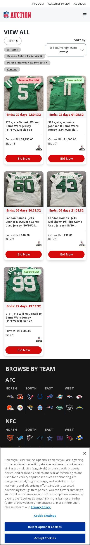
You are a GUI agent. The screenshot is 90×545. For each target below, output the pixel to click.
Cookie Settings (45, 516)
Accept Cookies (45, 538)
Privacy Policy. (41, 507)
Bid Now (23, 158)
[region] (45, 496)
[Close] (85, 453)
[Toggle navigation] (85, 15)
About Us (80, 3)
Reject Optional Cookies (45, 527)
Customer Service (59, 3)
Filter (12, 41)
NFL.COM (38, 3)
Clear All (12, 69)
